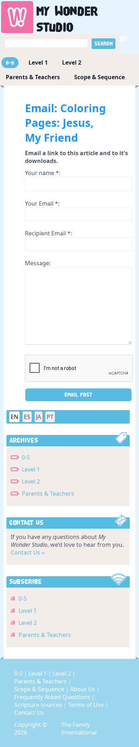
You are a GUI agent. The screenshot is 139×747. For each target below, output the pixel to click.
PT (50, 417)
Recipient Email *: (48, 233)
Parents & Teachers (33, 77)
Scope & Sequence (99, 77)
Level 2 (71, 62)
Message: (38, 263)
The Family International (79, 728)
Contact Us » (28, 552)
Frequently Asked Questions (53, 697)
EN (14, 417)
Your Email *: (42, 203)
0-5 (10, 62)
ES (27, 417)
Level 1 (38, 62)
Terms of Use (86, 705)
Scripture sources (38, 705)
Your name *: (42, 173)
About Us (83, 689)
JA (38, 417)
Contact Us (29, 712)
